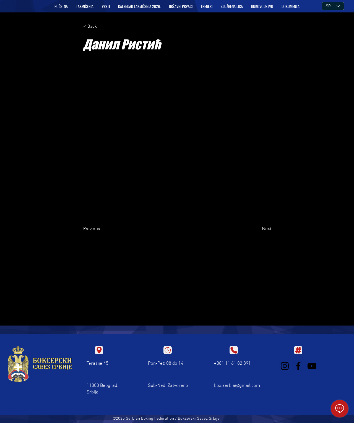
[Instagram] (284, 366)
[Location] (99, 350)
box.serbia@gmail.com (237, 385)
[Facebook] (298, 366)
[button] (85, 6)
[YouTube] (311, 366)
